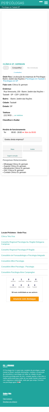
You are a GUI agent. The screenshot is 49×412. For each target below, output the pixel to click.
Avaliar (32, 149)
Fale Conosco (7, 399)
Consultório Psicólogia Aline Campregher (18, 272)
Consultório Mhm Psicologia (12, 261)
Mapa (12, 149)
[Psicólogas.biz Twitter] (4, 384)
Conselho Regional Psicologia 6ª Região (18, 250)
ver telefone (18, 115)
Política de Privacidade (34, 409)
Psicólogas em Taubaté (35, 79)
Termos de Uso (23, 409)
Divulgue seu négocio (10, 402)
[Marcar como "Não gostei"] (7, 68)
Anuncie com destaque (24, 299)
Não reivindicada (32, 68)
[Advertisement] (24, 37)
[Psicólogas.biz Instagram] (5, 384)
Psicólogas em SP (10, 81)
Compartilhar (17, 68)
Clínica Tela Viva (8, 236)
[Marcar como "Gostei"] (5, 68)
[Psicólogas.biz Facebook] (3, 384)
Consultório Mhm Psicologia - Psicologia (17, 267)
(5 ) (17, 72)
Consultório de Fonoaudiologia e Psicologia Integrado (23, 255)
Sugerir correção (12, 156)
